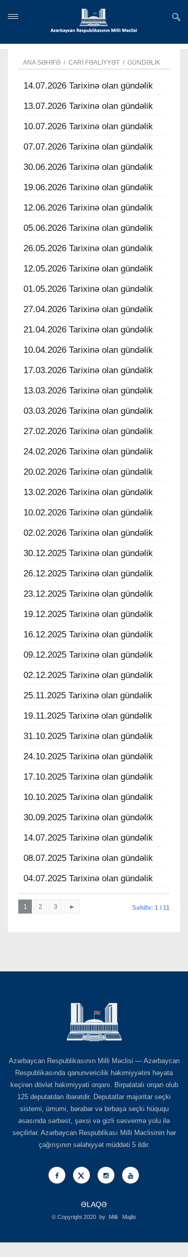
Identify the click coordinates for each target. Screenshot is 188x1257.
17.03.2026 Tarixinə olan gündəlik (88, 370)
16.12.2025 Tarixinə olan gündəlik (88, 634)
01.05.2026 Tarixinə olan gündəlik (88, 289)
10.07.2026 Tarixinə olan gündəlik (88, 126)
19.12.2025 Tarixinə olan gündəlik (88, 614)
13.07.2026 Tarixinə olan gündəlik (88, 106)
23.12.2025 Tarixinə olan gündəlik (88, 594)
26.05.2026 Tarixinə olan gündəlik (88, 248)
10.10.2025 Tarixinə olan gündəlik (88, 797)
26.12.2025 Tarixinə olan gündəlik (88, 573)
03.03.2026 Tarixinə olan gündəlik (88, 411)
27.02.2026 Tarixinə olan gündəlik (88, 431)
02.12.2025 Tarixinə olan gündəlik (88, 675)
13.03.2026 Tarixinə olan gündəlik (88, 391)
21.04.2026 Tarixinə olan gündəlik (88, 330)
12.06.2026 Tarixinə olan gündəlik (88, 208)
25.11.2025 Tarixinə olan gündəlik (88, 695)
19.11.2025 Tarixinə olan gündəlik (88, 716)
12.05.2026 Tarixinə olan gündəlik (88, 269)
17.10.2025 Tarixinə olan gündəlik (88, 777)
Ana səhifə (42, 62)
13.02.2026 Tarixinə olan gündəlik (88, 492)
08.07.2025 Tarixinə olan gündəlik (88, 858)
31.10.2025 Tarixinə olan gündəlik (88, 736)
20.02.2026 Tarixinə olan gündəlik (88, 472)
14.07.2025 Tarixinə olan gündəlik (88, 838)
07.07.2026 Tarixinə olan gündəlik (88, 147)
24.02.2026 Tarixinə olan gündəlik (88, 452)
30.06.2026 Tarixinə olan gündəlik (88, 167)
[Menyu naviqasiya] (13, 16)
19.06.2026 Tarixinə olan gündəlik (88, 187)
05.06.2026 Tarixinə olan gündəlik (88, 228)
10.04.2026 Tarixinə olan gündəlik (88, 350)
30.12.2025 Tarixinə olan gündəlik (88, 553)
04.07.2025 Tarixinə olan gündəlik (88, 878)
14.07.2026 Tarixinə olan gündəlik (88, 86)
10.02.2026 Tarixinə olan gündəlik (88, 512)
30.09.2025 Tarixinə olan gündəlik (88, 817)
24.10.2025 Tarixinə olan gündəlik (88, 756)
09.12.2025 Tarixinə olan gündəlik (88, 655)
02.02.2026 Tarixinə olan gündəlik (88, 533)
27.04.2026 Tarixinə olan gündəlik (88, 309)
